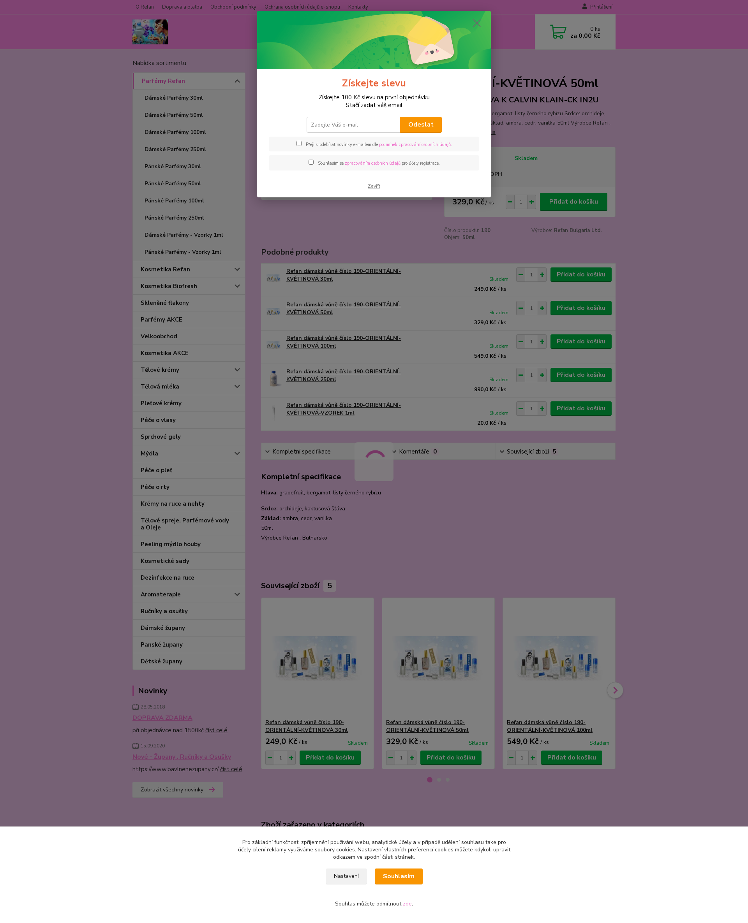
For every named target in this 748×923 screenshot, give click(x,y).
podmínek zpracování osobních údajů (415, 145)
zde (407, 903)
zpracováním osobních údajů (372, 163)
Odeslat (421, 124)
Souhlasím (399, 876)
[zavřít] (477, 23)
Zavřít (374, 186)
